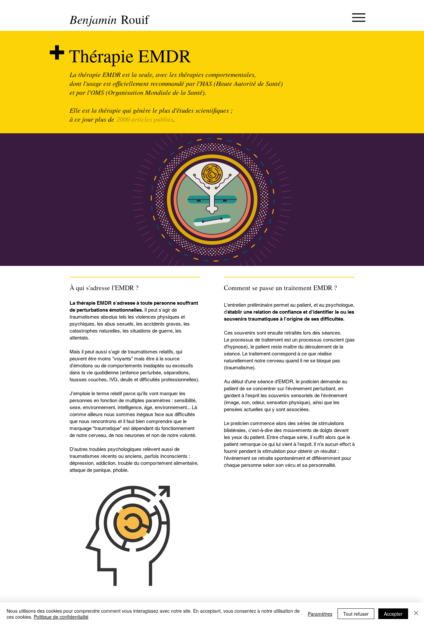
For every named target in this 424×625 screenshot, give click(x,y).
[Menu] (358, 17)
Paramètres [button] (320, 613)
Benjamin (95, 19)
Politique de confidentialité (61, 616)
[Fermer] (416, 614)
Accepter (393, 613)
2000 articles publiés (145, 119)
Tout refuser (356, 613)
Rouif (135, 19)
